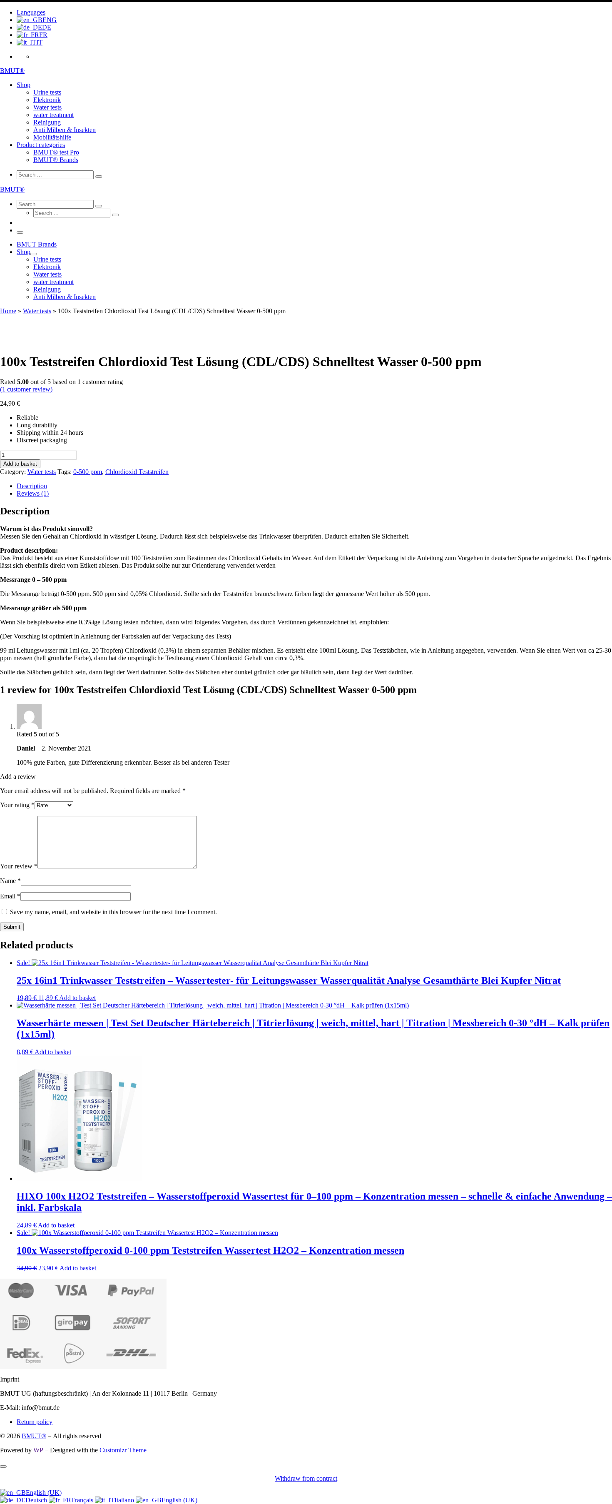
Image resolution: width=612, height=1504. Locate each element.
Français (83, 1500)
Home (8, 310)
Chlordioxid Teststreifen (137, 471)
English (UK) (44, 1492)
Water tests (37, 310)
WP (38, 1450)
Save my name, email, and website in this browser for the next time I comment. (113, 911)
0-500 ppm (87, 471)
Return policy (34, 1421)
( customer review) (26, 389)
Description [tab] (32, 485)
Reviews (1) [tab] (33, 493)
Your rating (17, 804)
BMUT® (34, 1435)
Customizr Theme (123, 1450)
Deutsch (37, 1500)
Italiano (125, 1500)
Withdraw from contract (306, 1478)
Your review (18, 866)
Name (10, 880)
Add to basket (20, 464)
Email (10, 896)
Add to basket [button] (77, 997)
